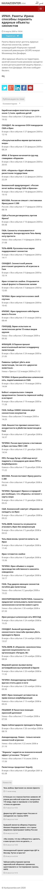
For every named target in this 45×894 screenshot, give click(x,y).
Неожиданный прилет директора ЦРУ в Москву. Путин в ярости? (21, 853)
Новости (7, 782)
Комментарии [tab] (11, 103)
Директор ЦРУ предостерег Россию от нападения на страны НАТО (20, 816)
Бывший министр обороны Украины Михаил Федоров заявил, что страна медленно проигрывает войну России (20, 829)
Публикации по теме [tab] (13, 99)
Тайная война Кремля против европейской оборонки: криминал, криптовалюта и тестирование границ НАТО (20, 867)
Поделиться (11, 36)
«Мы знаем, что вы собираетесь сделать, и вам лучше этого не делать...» (21, 842)
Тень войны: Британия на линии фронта (21, 789)
